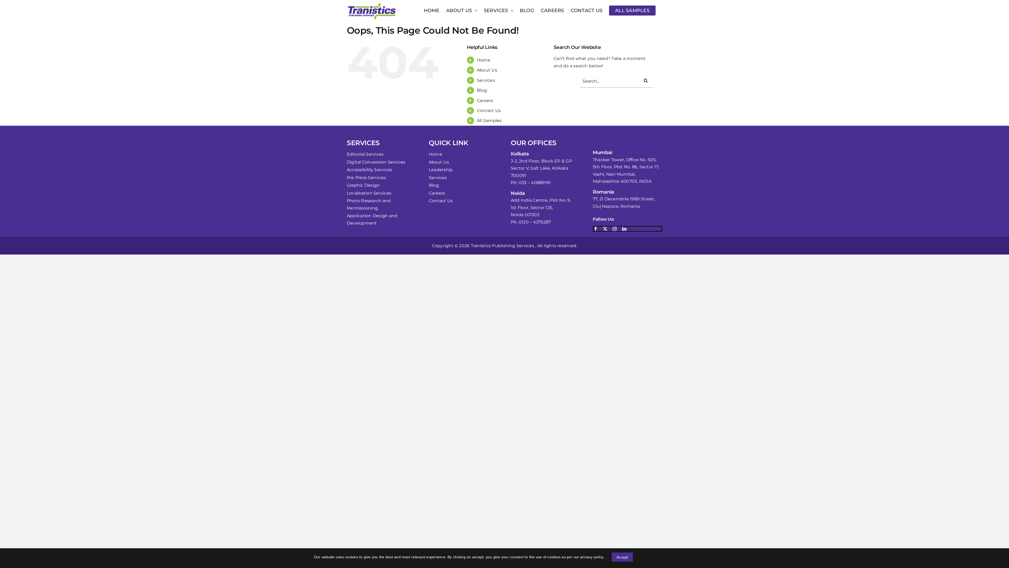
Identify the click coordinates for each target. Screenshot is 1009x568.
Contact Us (489, 110)
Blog (482, 90)
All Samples (489, 120)
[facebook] (596, 229)
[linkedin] (624, 229)
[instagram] (614, 229)
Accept (622, 557)
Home (483, 60)
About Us (487, 70)
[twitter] (605, 229)
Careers (485, 100)
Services (486, 80)
